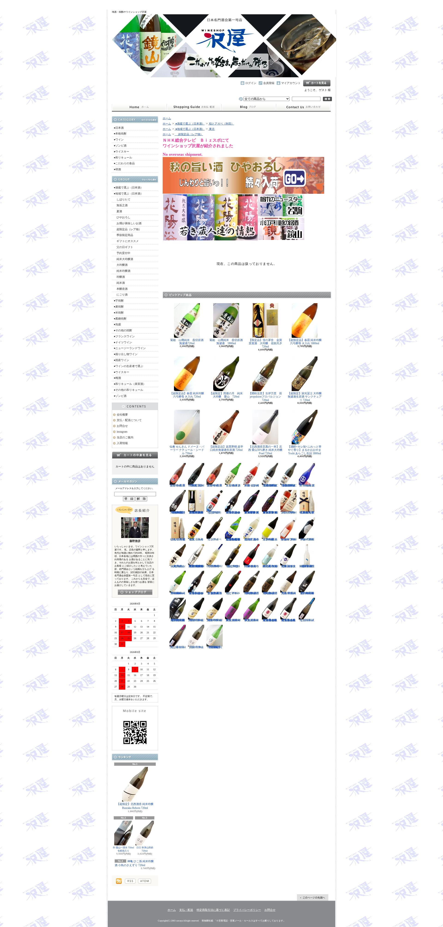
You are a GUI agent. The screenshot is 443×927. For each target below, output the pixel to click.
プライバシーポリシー (247, 910)
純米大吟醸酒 (123, 259)
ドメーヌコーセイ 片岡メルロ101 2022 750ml (307, 539)
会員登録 (268, 83)
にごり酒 (121, 294)
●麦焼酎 (119, 306)
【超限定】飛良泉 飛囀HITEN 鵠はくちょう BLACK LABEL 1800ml (178, 512)
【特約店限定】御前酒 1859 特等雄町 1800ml (307, 593)
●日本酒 (119, 127)
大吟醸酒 (121, 264)
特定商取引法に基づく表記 (213, 910)
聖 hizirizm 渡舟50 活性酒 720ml (307, 485)
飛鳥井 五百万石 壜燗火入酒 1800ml (288, 593)
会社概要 (122, 414)
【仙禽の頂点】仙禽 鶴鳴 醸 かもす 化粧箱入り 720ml (306, 512)
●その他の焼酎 (123, 330)
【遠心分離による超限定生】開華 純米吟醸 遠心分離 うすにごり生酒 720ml (233, 539)
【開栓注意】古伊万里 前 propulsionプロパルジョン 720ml (267, 397)
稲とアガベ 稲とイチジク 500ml (233, 593)
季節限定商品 (123, 235)
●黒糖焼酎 (120, 318)
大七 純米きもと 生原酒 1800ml (233, 485)
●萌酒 (117, 169)
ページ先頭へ (312, 897)
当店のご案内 (125, 437)
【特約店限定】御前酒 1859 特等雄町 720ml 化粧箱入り (178, 620)
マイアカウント (291, 83)
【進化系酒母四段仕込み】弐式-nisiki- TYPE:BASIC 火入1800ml (270, 485)
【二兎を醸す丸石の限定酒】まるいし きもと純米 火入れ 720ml (288, 620)
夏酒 (118, 211)
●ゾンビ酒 (120, 145)
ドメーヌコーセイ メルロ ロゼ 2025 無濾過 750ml (288, 539)
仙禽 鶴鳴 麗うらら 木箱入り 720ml (177, 539)
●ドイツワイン (123, 342)
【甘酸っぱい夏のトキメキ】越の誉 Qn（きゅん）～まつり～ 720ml (233, 512)
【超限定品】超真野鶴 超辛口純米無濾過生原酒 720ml (226, 448)
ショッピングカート (317, 83)
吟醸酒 (119, 276)
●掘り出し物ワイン (126, 354)
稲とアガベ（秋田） (221, 123)
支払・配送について (194, 107)
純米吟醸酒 (122, 270)
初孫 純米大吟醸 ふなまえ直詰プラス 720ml (288, 566)
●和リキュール (123, 157)
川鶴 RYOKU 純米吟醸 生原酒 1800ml (215, 620)
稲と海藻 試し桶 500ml (307, 620)
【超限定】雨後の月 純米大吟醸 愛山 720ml (226, 395)
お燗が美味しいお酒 (127, 223)
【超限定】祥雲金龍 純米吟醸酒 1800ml (214, 647)
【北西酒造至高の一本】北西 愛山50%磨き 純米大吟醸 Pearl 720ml (265, 450)
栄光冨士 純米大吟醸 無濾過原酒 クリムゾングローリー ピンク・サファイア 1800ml (251, 512)
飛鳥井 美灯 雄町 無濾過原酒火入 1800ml (251, 593)
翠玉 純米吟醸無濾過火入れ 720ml (251, 620)
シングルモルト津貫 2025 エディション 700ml (288, 512)
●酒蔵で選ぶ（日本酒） (128, 187)
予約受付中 (122, 253)
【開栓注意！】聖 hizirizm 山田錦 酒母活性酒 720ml (306, 566)
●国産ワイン (121, 360)
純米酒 (119, 282)
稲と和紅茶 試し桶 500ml (178, 647)
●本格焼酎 (120, 133)
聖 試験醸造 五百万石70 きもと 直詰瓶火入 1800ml (214, 593)
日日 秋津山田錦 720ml (144, 849)
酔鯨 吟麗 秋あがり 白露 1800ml (214, 485)
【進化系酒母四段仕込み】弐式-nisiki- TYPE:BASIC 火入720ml (288, 485)
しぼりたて (122, 199)
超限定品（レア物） (127, 229)
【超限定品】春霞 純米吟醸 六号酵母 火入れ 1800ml (305, 341)
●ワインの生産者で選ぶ (128, 366)
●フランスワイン (124, 336)
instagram (248, 107)
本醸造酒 (121, 288)
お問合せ (303, 107)
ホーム (139, 107)
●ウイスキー (121, 151)
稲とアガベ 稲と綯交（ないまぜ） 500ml (233, 566)
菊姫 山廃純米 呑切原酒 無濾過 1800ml (227, 341)
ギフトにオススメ (126, 241)
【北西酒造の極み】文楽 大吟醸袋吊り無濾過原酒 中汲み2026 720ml (196, 512)
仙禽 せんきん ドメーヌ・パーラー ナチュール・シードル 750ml (187, 450)
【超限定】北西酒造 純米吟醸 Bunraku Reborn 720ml (135, 806)
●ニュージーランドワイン (130, 348)
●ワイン (119, 139)
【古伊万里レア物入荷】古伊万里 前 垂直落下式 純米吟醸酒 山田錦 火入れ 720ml (196, 566)
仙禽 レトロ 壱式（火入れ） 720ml (196, 539)
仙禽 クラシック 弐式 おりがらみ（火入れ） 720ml (177, 566)
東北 (211, 129)
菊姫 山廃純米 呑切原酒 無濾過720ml (188, 341)
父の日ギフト (123, 247)
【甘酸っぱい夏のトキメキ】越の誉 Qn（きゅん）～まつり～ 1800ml (196, 593)
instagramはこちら (135, 592)
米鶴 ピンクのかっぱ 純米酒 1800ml (251, 485)
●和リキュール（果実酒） (130, 384)
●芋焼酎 (119, 300)
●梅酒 (117, 378)
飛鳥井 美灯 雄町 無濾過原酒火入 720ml (270, 593)
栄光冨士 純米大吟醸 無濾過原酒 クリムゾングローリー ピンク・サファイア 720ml (270, 512)
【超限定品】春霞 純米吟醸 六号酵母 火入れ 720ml (187, 395)
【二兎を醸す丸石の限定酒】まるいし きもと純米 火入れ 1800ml (270, 620)
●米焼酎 (119, 312)
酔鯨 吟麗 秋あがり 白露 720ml (177, 485)
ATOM (144, 881)
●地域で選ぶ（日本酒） (128, 193)
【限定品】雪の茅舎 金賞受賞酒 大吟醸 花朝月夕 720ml (267, 343)
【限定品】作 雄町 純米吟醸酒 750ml (196, 485)
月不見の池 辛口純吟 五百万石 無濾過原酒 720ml (270, 566)
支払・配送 (186, 910)
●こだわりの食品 (124, 163)
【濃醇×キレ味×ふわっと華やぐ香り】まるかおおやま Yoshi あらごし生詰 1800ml (304, 450)
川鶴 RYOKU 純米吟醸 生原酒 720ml (196, 620)
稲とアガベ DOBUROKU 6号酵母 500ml (215, 566)
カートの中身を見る (135, 455)
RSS (130, 881)
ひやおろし (122, 217)
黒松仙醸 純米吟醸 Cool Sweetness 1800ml (178, 593)
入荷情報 (122, 443)
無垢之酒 (121, 205)
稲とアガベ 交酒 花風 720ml (215, 512)
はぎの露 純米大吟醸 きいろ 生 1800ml (270, 539)
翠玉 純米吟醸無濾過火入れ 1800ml (233, 620)
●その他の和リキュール (128, 390)
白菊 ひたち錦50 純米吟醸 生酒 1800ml (251, 566)
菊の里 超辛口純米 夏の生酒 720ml (251, 539)
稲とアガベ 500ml (215, 539)
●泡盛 (117, 324)
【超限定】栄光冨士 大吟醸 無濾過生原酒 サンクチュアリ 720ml (305, 397)
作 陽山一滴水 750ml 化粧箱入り (123, 849)
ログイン (250, 83)
